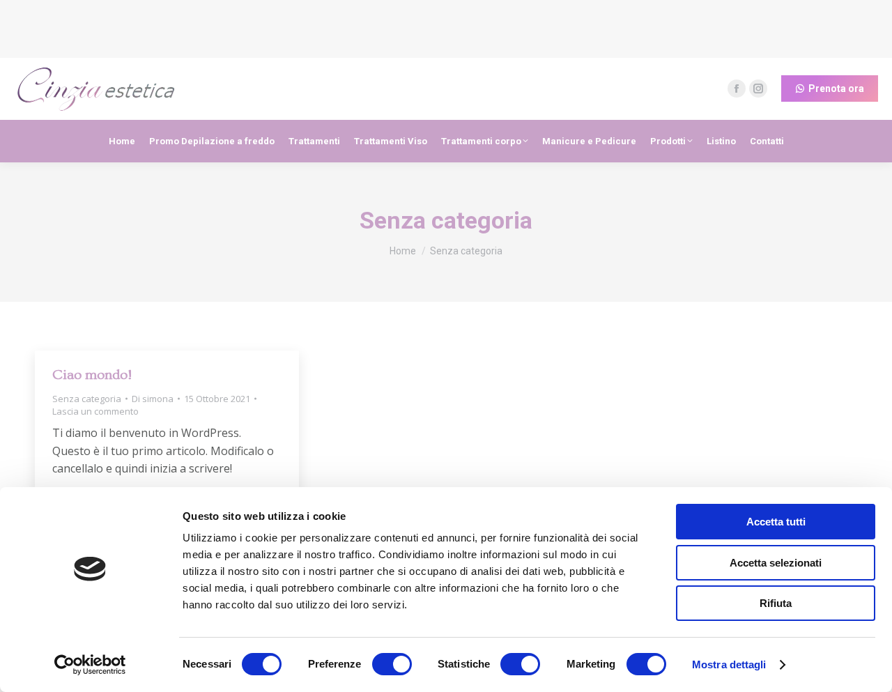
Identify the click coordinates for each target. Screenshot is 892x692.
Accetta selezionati (776, 563)
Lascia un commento (95, 411)
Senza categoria (86, 398)
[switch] (392, 664)
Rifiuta (776, 603)
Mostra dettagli (729, 664)
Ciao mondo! (92, 375)
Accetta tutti (776, 522)
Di (153, 398)
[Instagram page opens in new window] (758, 88)
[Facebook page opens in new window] (737, 88)
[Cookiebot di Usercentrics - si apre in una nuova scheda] (90, 664)
